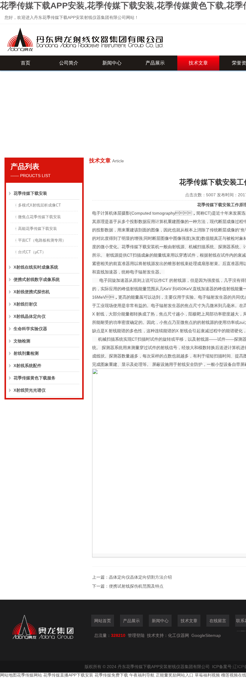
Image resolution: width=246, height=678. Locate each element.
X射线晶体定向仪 (30, 316)
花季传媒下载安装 (30, 193)
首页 (25, 62)
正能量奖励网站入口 (175, 675)
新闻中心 (112, 62)
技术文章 (198, 62)
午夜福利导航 (141, 675)
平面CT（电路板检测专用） (42, 240)
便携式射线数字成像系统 (37, 279)
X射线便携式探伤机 (32, 291)
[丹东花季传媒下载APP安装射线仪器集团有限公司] (109, 40)
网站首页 (102, 620)
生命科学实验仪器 (30, 328)
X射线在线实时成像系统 (36, 267)
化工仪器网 (178, 635)
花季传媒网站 (29, 675)
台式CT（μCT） (32, 252)
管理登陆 (136, 635)
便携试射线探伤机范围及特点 (136, 586)
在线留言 (217, 620)
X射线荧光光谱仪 (30, 390)
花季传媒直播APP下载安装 (68, 675)
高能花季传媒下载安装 (37, 228)
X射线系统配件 (27, 365)
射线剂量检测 (26, 353)
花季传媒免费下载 (111, 675)
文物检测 (22, 341)
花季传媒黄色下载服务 (35, 377)
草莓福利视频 (207, 675)
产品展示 (155, 62)
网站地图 (8, 675)
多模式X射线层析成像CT (39, 205)
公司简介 (68, 62)
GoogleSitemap (206, 635)
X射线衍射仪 (25, 304)
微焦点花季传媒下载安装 (39, 217)
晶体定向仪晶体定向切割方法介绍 (140, 577)
